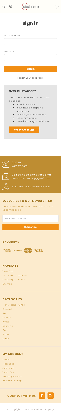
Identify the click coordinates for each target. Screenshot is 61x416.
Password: (10, 51)
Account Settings (12, 380)
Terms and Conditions (14, 275)
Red (4, 313)
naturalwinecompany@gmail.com (31, 178)
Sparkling (7, 325)
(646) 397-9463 (19, 166)
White (5, 321)
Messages (8, 363)
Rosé (5, 330)
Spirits (5, 334)
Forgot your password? (30, 77)
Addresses (8, 367)
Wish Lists (8, 372)
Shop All (7, 309)
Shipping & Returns (13, 279)
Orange (6, 317)
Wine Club (8, 271)
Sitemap (7, 283)
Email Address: (12, 35)
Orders (6, 359)
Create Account (24, 129)
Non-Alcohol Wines (13, 304)
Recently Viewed (11, 376)
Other (5, 338)
